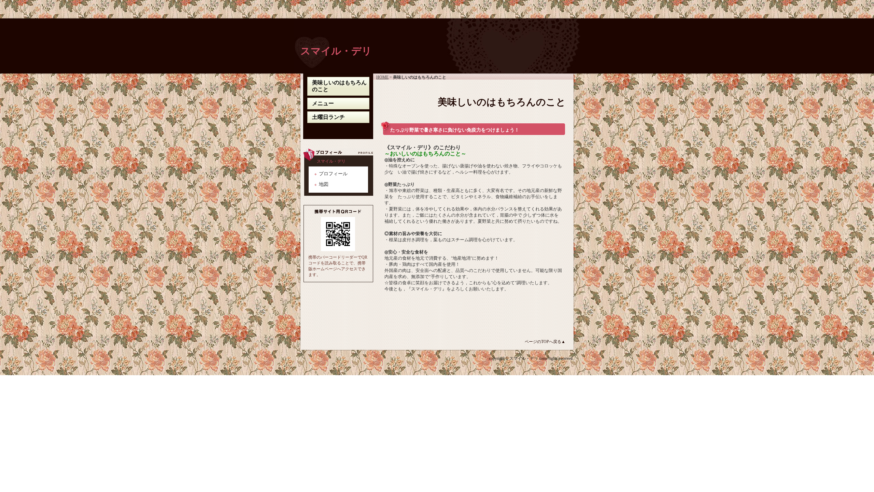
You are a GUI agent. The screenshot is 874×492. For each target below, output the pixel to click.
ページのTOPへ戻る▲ (545, 341)
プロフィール (333, 173)
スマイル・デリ (336, 50)
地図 (323, 184)
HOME (382, 77)
